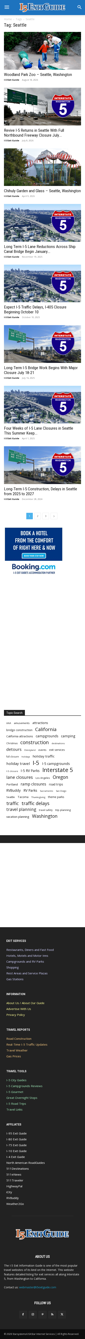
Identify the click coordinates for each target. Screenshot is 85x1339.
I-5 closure (12, 771)
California (46, 729)
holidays (26, 756)
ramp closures (33, 784)
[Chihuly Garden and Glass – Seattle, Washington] (42, 167)
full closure (12, 756)
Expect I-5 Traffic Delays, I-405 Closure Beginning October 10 (35, 309)
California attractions (19, 736)
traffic (12, 803)
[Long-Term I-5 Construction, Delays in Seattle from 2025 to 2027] (42, 465)
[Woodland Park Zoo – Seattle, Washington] (42, 51)
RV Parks (30, 790)
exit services (57, 750)
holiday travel (18, 763)
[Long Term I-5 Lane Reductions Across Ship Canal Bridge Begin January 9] (42, 223)
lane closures (19, 777)
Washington (45, 816)
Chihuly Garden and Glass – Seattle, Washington (42, 190)
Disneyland (30, 750)
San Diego (61, 790)
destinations (58, 743)
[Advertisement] (33, 643)
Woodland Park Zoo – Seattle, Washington (38, 74)
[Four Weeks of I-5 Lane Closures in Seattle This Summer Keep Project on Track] (42, 405)
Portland (12, 784)
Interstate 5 (57, 770)
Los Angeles (43, 778)
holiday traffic (44, 756)
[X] (62, 1314)
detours (14, 749)
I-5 (36, 763)
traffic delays (35, 803)
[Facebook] (23, 1314)
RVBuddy (13, 790)
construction (34, 742)
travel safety (46, 810)
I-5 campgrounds (56, 764)
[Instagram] (33, 1314)
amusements (22, 723)
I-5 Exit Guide (11, 79)
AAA (8, 723)
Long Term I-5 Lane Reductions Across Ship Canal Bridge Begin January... (40, 249)
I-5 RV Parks (30, 771)
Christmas (12, 743)
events (42, 750)
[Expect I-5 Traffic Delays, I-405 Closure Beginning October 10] (42, 283)
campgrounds (47, 736)
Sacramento (46, 790)
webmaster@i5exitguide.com (37, 1287)
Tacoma (23, 797)
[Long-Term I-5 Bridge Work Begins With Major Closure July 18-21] (42, 344)
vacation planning (17, 817)
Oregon (60, 777)
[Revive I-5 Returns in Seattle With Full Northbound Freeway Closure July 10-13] (42, 106)
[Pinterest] (42, 1314)
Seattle (10, 797)
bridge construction (19, 730)
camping (68, 736)
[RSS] (52, 1314)
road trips (56, 784)
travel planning (21, 809)
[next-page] (54, 516)
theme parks (56, 797)
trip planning (63, 810)
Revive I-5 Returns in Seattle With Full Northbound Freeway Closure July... (34, 133)
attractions (40, 723)
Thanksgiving (38, 797)
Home (8, 19)
